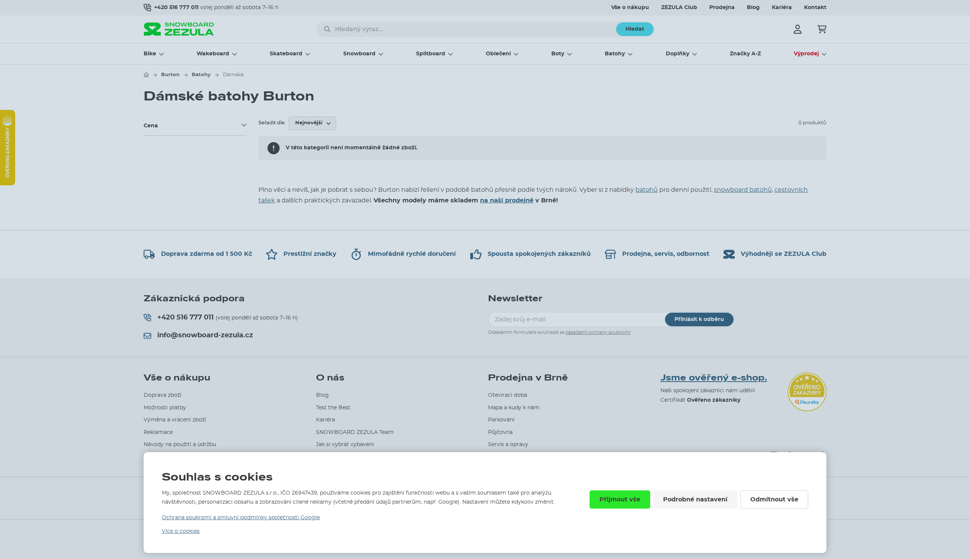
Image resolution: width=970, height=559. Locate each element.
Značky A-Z (745, 53)
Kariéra (782, 7)
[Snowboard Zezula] (179, 29)
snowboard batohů (743, 190)
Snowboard (359, 53)
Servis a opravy (508, 444)
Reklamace (158, 432)
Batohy (615, 53)
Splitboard (430, 53)
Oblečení (498, 53)
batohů (646, 190)
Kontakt (815, 7)
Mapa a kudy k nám (514, 407)
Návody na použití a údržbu (180, 444)
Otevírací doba (507, 395)
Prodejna (722, 7)
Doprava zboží (162, 395)
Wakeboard (213, 53)
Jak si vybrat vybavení (345, 444)
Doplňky (677, 53)
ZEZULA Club (679, 7)
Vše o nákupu (630, 7)
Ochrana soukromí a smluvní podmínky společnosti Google (241, 517)
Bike (150, 53)
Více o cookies (181, 531)
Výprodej (806, 53)
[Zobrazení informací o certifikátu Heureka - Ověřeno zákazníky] (7, 183)
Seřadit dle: (272, 123)
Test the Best (333, 407)
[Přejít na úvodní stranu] (146, 74)
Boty (557, 53)
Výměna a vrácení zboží (175, 420)
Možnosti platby (165, 407)
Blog (753, 7)
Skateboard (286, 53)
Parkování (501, 420)
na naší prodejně (507, 200)
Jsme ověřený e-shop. (713, 378)
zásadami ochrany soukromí (598, 332)
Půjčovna (500, 432)
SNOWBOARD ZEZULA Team (355, 432)
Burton (170, 74)
